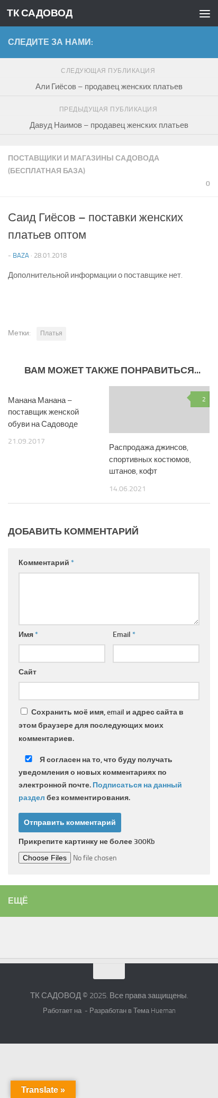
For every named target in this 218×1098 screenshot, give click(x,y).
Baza (21, 255)
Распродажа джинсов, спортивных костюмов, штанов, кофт (150, 459)
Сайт (28, 672)
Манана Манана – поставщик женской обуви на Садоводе (43, 412)
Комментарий (46, 562)
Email (124, 634)
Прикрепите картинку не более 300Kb (87, 841)
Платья (51, 333)
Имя (28, 634)
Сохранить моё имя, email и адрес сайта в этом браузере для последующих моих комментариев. (101, 725)
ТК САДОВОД (39, 13)
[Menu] (205, 13)
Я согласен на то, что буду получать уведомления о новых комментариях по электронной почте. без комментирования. (100, 778)
